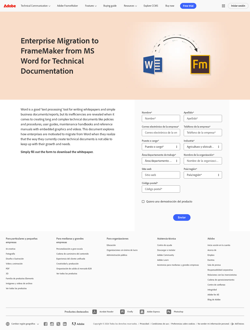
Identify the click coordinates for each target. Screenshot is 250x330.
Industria (188, 140)
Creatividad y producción (67, 263)
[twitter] (58, 324)
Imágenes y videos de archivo (19, 283)
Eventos (211, 260)
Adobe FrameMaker (67, 5)
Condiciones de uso (160, 323)
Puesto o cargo (150, 140)
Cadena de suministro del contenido (72, 253)
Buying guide (110, 5)
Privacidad (144, 323)
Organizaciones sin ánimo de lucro (122, 250)
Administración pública (117, 255)
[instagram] (52, 324)
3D (7, 273)
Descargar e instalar (166, 250)
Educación (111, 245)
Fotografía (10, 253)
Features (89, 5)
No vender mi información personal (213, 323)
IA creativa (10, 249)
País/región (190, 169)
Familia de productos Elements (20, 278)
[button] (223, 6)
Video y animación (14, 263)
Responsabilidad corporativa (220, 270)
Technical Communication (34, 5)
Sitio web (147, 169)
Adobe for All (213, 294)
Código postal (149, 183)
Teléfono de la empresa (196, 126)
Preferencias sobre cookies (183, 323)
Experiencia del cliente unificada (70, 258)
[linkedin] (65, 324)
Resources (129, 5)
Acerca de (212, 250)
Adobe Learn (163, 260)
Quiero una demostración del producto (169, 201)
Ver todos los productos (16, 288)
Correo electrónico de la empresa (160, 126)
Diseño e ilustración (15, 258)
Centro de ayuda (164, 245)
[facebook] (45, 324)
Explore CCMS (151, 5)
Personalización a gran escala (69, 249)
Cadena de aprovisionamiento (221, 280)
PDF (8, 268)
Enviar (182, 217)
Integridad (212, 289)
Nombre (146, 112)
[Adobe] (9, 6)
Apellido (188, 112)
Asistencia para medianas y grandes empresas (177, 265)
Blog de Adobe (214, 299)
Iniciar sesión (238, 5)
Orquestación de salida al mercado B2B (74, 268)
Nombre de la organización (198, 154)
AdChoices (239, 323)
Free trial (188, 6)
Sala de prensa (214, 265)
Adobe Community (165, 255)
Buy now (169, 5)
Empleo (211, 255)
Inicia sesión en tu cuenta (219, 245)
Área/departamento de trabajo (158, 154)
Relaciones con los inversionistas (222, 275)
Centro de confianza (216, 284)
